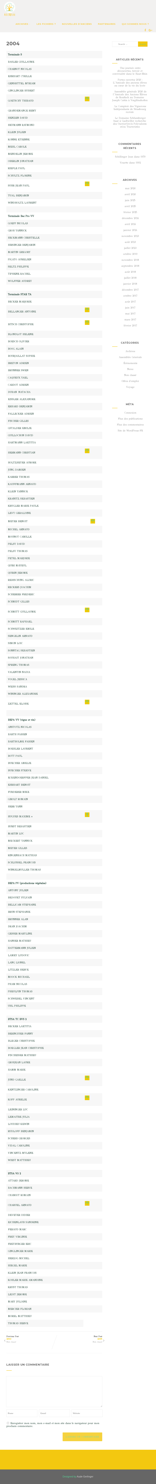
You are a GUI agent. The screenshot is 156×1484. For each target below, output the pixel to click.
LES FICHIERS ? (46, 24)
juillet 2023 (130, 248)
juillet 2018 (130, 277)
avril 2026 (130, 194)
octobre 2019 (130, 254)
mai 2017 (130, 313)
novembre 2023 (130, 236)
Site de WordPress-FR (130, 430)
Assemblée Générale (130, 357)
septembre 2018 (130, 265)
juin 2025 (130, 200)
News (130, 369)
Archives (130, 351)
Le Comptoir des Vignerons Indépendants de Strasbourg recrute (129, 109)
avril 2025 (130, 206)
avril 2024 (130, 224)
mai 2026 (130, 188)
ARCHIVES (22, 24)
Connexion (130, 412)
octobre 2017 (130, 295)
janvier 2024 (130, 230)
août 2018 (130, 271)
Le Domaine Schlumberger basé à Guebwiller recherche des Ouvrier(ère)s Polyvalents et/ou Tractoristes (130, 122)
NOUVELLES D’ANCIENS (77, 24)
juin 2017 (130, 307)
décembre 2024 (130, 218)
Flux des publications (130, 418)
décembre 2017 (130, 289)
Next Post (98, 1337)
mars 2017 (130, 319)
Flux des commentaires (130, 424)
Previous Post (12, 1337)
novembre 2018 (130, 259)
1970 (142, 156)
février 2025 (130, 212)
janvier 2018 (130, 283)
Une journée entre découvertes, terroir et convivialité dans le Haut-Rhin (129, 71)
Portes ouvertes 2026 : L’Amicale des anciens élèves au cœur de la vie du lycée (130, 82)
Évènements (130, 363)
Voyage (130, 387)
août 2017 (130, 301)
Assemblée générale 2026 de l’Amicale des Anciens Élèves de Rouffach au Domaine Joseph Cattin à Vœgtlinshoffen (130, 96)
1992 (138, 162)
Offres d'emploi (130, 381)
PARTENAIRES (107, 24)
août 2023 (130, 242)
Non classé (11, 1342)
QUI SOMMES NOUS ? (135, 24)
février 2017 (130, 325)
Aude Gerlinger (85, 1476)
